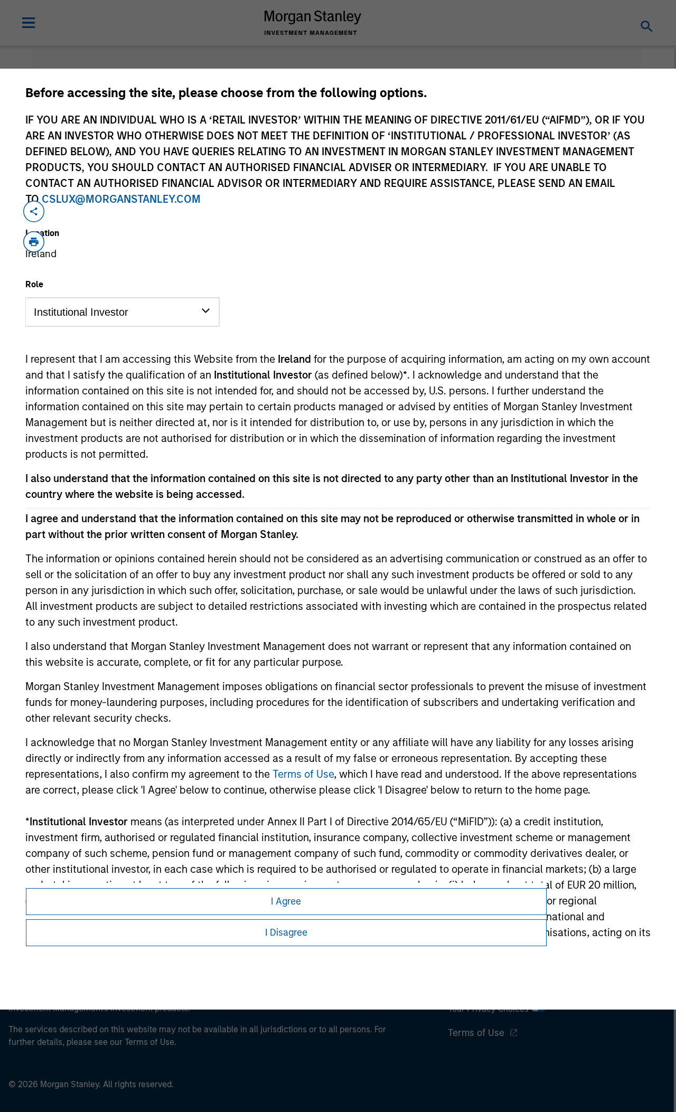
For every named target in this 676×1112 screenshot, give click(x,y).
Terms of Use (303, 774)
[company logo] (313, 23)
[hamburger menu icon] (28, 22)
